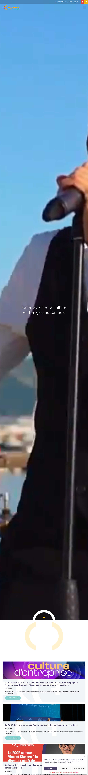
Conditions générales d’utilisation (71, 772)
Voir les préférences (78, 768)
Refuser (64, 768)
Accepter (50, 768)
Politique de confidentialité (56, 772)
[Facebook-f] (82, 2)
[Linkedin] (86, 2)
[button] (84, 756)
